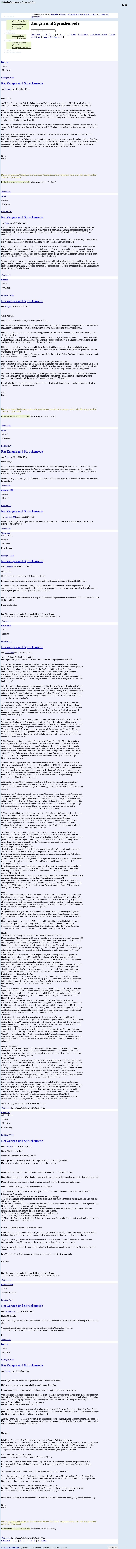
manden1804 (10, 517)
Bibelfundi (9, 652)
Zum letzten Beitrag (98, 35)
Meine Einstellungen (20, 21)
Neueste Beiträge (19, 43)
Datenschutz (35, 1547)
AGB (64, 1547)
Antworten (6, 191)
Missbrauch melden (51, 1547)
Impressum (23, 1547)
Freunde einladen (19, 38)
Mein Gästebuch (19, 23)
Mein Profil (16, 28)
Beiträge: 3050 (7, 78)
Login (124, 4)
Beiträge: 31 (6, 505)
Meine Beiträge (18, 45)
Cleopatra (9, 567)
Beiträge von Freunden (21, 47)
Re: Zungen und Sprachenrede (22, 83)
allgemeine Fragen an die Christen (82, 14)
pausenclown (10, 1311)
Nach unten (83, 35)
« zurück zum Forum (10, 1547)
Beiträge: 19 (6, 641)
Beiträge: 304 (6, 211)
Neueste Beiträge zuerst (53, 37)
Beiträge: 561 (6, 1300)
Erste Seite (35, 35)
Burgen (8, 89)
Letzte (73, 35)
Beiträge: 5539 (7, 555)
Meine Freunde (18, 35)
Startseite (54, 14)
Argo (7, 223)
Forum (63, 14)
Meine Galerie (18, 26)
